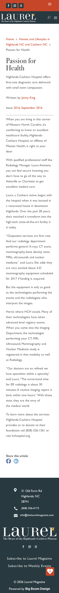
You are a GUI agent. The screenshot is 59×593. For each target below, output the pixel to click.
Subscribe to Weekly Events (29, 565)
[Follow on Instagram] (14, 5)
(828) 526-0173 (30, 508)
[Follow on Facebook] (8, 5)
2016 (17, 107)
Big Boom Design (37, 589)
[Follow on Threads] (21, 5)
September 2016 (31, 107)
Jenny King (28, 97)
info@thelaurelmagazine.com (37, 515)
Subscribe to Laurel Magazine (29, 558)
